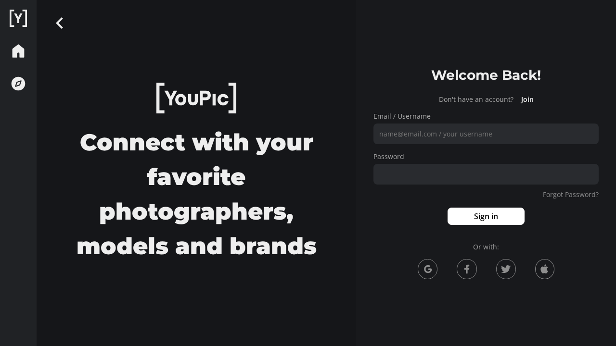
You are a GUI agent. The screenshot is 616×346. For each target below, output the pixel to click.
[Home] (18, 18)
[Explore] (18, 83)
